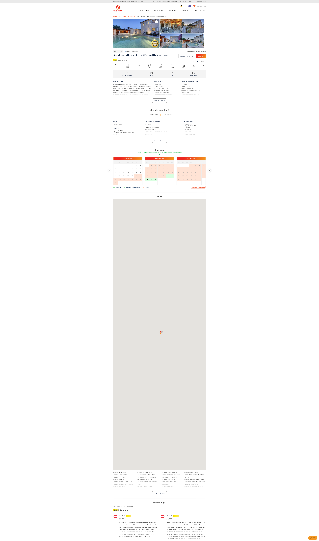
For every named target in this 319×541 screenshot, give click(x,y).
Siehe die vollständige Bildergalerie (196, 51)
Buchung (151, 75)
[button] (209, 170)
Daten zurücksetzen (199, 187)
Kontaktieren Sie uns (186, 56)
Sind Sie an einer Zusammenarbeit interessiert (164, 1)
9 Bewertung (122, 60)
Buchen (200, 56)
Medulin (128, 51)
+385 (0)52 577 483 (187, 1)
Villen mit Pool (159, 10)
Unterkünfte (186, 10)
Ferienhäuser (173, 10)
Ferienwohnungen (144, 10)
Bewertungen (193, 75)
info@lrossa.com (201, 1)
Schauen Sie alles (159, 100)
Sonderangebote (200, 10)
